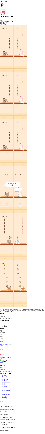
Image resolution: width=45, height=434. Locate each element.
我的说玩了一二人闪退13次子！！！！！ (6, 357)
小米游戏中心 (3, 1)
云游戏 (3, 4)
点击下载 (1, 362)
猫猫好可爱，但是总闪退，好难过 (5, 344)
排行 (3, 5)
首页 (3, 3)
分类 (3, 6)
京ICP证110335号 (6, 427)
